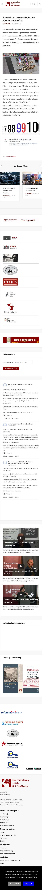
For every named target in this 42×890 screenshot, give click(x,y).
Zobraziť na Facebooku (8, 418)
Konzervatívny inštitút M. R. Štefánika (20, 384)
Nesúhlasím (14, 883)
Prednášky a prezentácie (8, 835)
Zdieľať (16, 418)
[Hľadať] (40, 3)
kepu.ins (11, 491)
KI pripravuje (4, 817)
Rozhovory (3, 838)
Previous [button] (5, 678)
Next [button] (36, 678)
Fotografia (9, 415)
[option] (10, 186)
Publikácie (3, 848)
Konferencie (4, 823)
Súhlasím (28, 883)
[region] (21, 678)
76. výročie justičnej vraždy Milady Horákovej (9, 190)
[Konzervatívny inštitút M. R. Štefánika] (13, 6)
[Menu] (2, 3)
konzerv (23, 412)
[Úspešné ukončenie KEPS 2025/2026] (32, 178)
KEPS (2, 863)
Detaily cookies (10, 877)
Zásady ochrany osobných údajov (26, 877)
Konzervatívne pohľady (7, 854)
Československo (11, 156)
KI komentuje (4, 820)
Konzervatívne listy (6, 851)
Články (2, 832)
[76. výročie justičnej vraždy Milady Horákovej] (10, 178)
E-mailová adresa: (8, 362)
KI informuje (6, 24)
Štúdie (2, 841)
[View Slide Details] (13, 678)
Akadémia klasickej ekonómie (10, 860)
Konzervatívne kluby (7, 825)
